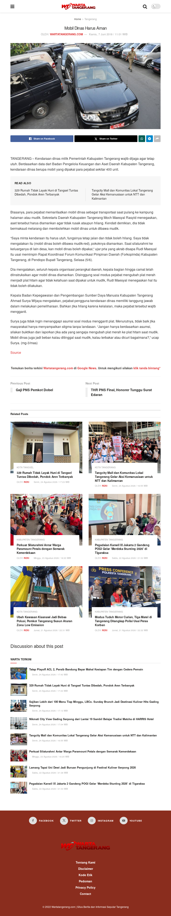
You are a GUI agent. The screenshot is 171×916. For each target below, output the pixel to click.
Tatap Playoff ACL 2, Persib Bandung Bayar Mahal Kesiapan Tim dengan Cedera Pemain (86, 669)
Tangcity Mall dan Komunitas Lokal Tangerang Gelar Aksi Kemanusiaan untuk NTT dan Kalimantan (122, 194)
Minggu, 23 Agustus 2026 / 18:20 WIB (52, 558)
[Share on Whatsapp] (141, 138)
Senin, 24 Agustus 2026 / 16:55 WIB (129, 485)
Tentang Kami (85, 862)
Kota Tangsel (25, 467)
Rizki (26, 482)
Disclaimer (85, 869)
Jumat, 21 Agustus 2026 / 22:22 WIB (129, 630)
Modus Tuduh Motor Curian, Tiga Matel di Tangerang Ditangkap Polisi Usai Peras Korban (123, 621)
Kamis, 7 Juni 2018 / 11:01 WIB (108, 34)
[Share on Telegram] (149, 138)
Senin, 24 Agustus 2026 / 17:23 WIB (51, 482)
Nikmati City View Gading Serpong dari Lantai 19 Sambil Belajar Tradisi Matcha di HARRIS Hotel (91, 719)
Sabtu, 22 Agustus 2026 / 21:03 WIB (129, 558)
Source (15, 352)
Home (77, 19)
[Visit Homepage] (78, 6)
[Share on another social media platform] (157, 138)
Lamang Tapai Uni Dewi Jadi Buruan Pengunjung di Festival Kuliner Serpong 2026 (82, 767)
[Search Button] (145, 6)
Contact (85, 894)
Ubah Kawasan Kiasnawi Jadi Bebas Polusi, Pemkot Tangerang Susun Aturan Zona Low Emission (44, 621)
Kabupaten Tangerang (31, 539)
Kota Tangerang (105, 467)
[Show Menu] (12, 6)
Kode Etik (85, 875)
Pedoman (85, 881)
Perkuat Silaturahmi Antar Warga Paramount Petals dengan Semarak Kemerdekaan (40, 549)
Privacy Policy (85, 887)
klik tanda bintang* (146, 368)
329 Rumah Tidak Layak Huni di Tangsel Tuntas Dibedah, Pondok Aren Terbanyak (46, 192)
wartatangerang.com (66, 34)
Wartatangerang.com (58, 368)
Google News (86, 368)
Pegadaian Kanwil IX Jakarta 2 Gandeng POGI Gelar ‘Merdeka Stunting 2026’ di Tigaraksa (122, 549)
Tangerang (90, 19)
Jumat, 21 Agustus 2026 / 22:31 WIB (51, 630)
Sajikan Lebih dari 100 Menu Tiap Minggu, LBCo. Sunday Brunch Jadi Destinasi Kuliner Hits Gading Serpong (94, 703)
